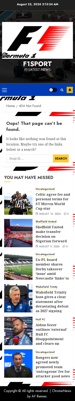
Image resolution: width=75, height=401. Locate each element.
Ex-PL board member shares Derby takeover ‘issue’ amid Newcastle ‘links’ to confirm (52, 271)
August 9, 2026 (49, 246)
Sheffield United (46, 221)
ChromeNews (61, 390)
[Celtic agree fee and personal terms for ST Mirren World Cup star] (18, 200)
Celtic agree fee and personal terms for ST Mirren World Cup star (53, 201)
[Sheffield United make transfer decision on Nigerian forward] (18, 233)
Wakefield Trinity (46, 287)
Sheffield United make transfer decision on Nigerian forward (51, 234)
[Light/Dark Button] (53, 90)
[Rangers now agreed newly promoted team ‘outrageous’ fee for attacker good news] (18, 363)
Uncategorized (45, 189)
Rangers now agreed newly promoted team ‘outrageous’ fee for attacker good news (53, 367)
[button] (4, 90)
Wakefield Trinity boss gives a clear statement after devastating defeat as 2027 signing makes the (52, 304)
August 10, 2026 (50, 214)
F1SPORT (37, 64)
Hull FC (40, 319)
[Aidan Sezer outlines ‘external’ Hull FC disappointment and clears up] (18, 331)
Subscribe (70, 90)
